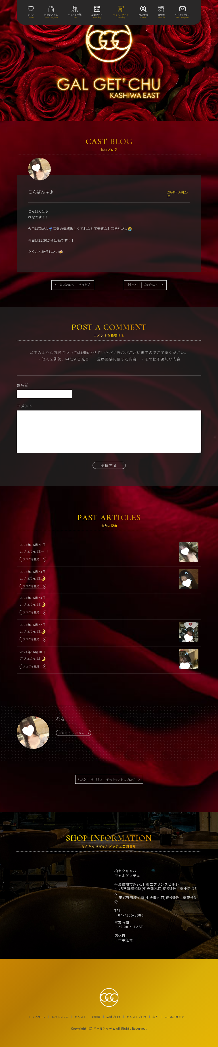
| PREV (75, 284)
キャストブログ (136, 1017)
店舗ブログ (113, 1017)
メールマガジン (174, 1017)
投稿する (109, 465)
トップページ (37, 1017)
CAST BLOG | (106, 779)
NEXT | (143, 284)
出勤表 (96, 1017)
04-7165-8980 (131, 915)
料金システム (60, 1017)
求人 (155, 1017)
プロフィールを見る (72, 733)
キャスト (80, 1017)
